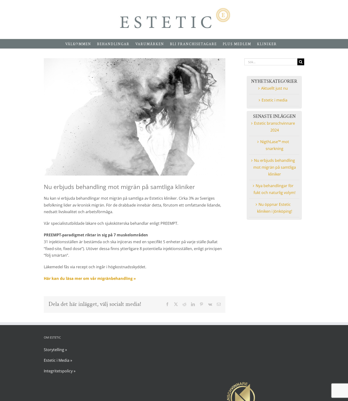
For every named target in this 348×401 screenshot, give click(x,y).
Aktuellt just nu (274, 88)
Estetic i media (274, 100)
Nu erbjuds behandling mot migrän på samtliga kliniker (274, 167)
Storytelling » (55, 349)
